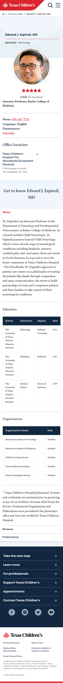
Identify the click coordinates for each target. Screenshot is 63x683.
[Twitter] (38, 612)
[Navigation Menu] (58, 5)
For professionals (15, 574)
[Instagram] (24, 612)
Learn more (11, 565)
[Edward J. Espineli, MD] (22, 5)
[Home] (3, 14)
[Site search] (50, 5)
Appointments (13, 591)
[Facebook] (11, 612)
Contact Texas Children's (21, 600)
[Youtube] (51, 612)
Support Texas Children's (21, 582)
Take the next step (16, 556)
